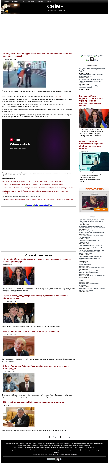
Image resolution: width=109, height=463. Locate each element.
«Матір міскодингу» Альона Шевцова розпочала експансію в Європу (90, 271)
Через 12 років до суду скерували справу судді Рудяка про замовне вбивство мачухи (92, 70)
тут (77, 447)
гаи (48, 199)
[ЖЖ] (88, 60)
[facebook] (28, 205)
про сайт (31, 1)
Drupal (28, 443)
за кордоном (69, 199)
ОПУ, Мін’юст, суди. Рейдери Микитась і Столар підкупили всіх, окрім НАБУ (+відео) (91, 81)
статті (23, 1)
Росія (7, 199)
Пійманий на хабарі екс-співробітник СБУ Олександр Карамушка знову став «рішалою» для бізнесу (91, 251)
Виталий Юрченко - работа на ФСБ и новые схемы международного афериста (92, 246)
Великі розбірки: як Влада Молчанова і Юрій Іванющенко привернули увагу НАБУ (91, 258)
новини (15, 1)
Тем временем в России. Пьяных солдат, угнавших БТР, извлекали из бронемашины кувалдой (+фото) (37, 188)
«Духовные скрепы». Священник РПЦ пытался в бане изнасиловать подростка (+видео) (32, 181)
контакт (41, 1)
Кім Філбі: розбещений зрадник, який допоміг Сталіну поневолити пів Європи (91, 231)
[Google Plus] (43, 205)
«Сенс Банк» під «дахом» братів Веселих (92, 276)
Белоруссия (21, 199)
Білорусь (15, 199)
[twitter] (35, 205)
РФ (11, 199)
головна (6, 1)
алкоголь (40, 199)
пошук (49, 1)
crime (4, 201)
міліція (52, 199)
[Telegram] (92, 60)
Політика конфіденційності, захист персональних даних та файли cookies (54, 454)
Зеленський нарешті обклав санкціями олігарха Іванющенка (31, 331)
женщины (34, 199)
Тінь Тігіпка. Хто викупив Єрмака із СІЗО (91, 268)
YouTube (58, 96)
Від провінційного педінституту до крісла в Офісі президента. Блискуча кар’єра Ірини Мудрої (91, 101)
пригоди (28, 199)
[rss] (50, 205)
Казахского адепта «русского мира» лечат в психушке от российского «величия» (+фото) (33, 184)
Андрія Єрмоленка (64, 443)
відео (63, 199)
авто (45, 199)
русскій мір (58, 199)
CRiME (55, 6)
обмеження (86, 445)
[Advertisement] (54, 30)
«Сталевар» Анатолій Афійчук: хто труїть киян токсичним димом (92, 289)
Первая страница (9, 49)
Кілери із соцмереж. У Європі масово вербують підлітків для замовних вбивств (92, 227)
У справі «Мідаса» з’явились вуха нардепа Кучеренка (89, 263)
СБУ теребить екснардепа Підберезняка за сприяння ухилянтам (33, 402)
